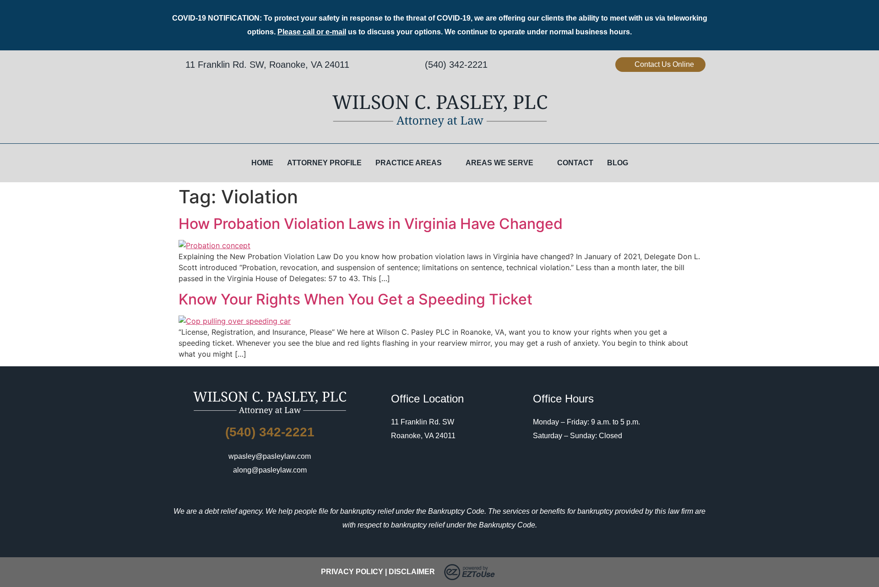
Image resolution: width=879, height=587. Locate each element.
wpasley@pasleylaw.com (269, 456)
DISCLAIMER (412, 572)
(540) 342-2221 (456, 65)
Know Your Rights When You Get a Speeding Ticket (355, 299)
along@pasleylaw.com (270, 470)
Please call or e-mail (311, 32)
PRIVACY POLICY (352, 572)
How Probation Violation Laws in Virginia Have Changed (371, 224)
